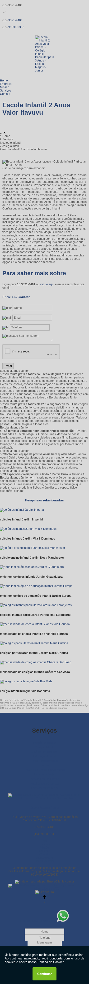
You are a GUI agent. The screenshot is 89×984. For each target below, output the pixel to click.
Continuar (44, 974)
